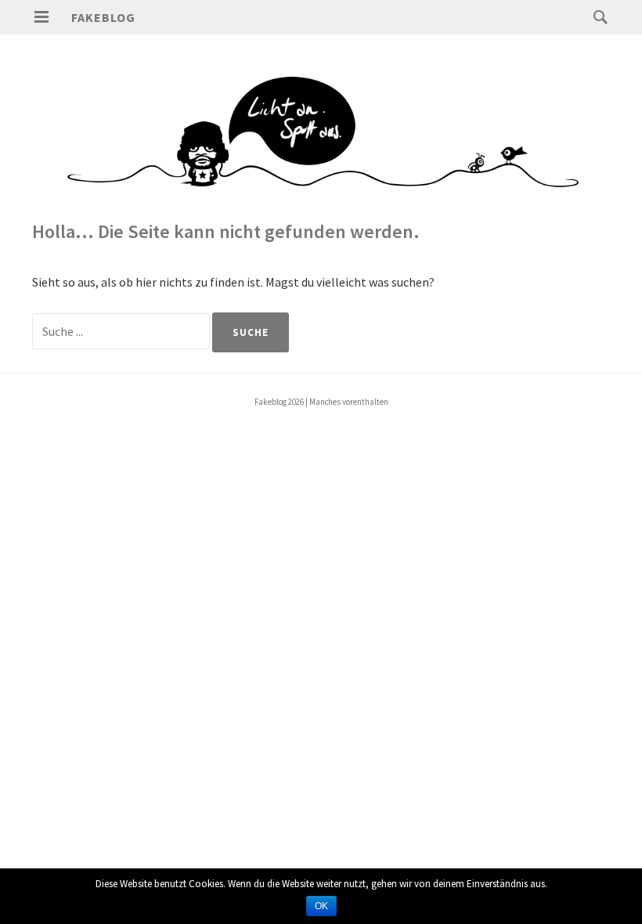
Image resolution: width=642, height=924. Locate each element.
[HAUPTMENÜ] (41, 17)
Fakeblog (103, 17)
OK (321, 906)
